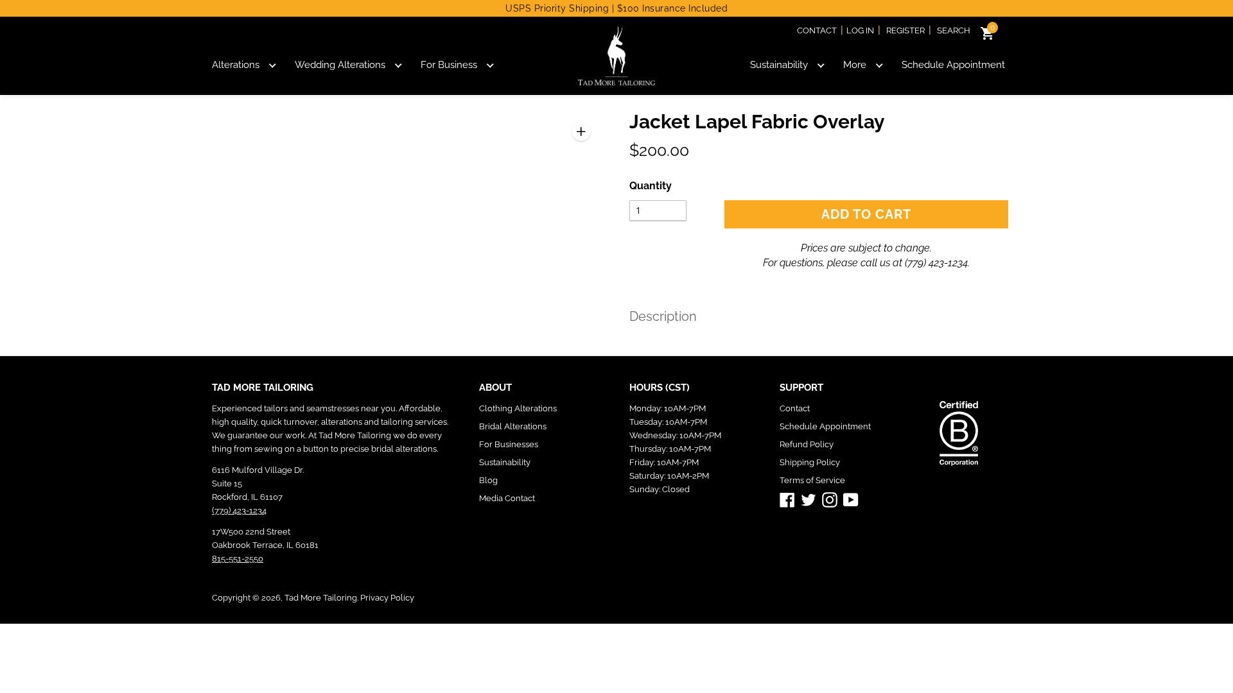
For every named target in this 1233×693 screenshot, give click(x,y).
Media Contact (507, 498)
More (854, 65)
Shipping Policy (810, 462)
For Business (449, 65)
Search (953, 30)
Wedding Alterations (340, 65)
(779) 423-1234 (936, 263)
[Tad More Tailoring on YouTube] (851, 499)
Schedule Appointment (953, 65)
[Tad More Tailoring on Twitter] (808, 499)
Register (905, 30)
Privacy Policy (387, 598)
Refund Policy (807, 444)
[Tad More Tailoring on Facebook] (787, 499)
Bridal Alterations (513, 426)
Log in (860, 30)
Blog (488, 480)
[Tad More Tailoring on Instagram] (829, 499)
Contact (817, 30)
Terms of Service (812, 480)
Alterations (235, 65)
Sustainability (779, 65)
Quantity (650, 186)
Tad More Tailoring (320, 598)
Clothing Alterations (518, 408)
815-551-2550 (237, 558)
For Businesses (508, 444)
